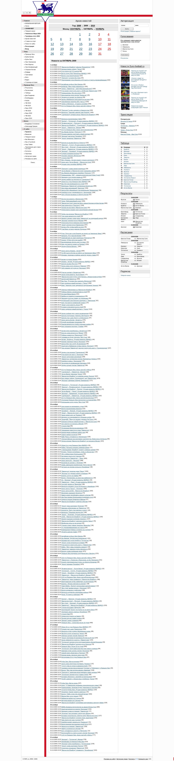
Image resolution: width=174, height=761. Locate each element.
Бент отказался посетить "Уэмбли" (72, 326)
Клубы (27, 100)
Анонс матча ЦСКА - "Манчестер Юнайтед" (75, 491)
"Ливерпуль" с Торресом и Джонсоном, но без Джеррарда (79, 560)
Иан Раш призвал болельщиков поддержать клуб (77, 497)
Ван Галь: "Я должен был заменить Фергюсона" (76, 281)
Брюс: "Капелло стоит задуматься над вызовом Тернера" (79, 285)
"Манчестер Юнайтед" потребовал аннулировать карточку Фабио (82, 702)
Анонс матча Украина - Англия (71, 251)
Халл (125, 155)
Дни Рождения (29, 95)
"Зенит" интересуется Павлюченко (72, 225)
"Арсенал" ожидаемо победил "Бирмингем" (75, 380)
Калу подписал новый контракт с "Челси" (74, 283)
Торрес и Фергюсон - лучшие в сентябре (74, 104)
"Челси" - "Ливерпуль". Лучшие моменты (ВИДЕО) (77, 149)
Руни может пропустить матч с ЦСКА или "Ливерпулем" (79, 91)
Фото (26, 77)
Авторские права (30, 156)
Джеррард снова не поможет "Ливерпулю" (74, 711)
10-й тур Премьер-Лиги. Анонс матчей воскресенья (78, 577)
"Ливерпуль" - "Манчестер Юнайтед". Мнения (76, 575)
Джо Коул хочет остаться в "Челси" (72, 633)
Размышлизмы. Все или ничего (71, 93)
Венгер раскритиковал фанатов (71, 408)
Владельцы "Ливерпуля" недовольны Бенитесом (77, 186)
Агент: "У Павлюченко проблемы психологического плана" (80, 685)
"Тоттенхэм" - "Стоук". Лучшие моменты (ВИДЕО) (77, 571)
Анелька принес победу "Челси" (71, 69)
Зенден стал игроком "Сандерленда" (73, 352)
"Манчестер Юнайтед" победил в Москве (74, 501)
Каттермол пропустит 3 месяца (71, 456)
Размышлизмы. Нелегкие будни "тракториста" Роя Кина (79, 687)
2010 (93, 26)
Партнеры (28, 153)
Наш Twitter (29, 144)
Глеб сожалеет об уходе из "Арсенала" (73, 268)
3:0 (134, 212)
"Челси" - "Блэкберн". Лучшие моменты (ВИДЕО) (77, 573)
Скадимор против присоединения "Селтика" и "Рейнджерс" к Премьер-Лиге (85, 668)
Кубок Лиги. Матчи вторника (70, 661)
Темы (26, 51)
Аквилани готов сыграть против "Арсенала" (75, 651)
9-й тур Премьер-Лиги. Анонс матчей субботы (76, 369)
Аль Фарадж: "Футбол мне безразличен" (74, 538)
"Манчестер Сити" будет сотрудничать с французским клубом (81, 276)
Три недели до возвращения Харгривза (73, 363)
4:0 (134, 205)
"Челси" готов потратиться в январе (73, 542)
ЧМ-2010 (28, 103)
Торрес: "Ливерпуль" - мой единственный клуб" (76, 88)
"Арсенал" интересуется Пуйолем (72, 220)
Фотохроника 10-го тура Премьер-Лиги (73, 657)
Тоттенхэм (127, 186)
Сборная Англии (30, 69)
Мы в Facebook (30, 142)
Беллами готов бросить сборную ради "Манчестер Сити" (79, 715)
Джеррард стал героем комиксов (71, 177)
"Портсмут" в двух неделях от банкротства (75, 110)
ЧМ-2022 (28, 115)
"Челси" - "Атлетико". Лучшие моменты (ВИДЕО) (77, 514)
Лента (27, 26)
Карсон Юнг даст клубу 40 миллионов (73, 344)
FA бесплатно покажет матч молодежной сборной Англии (79, 209)
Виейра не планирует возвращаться (73, 296)
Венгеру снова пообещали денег (71, 551)
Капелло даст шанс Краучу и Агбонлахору (75, 318)
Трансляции (127, 114)
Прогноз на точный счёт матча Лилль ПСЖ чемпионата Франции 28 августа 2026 (139, 100)
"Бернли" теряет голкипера (70, 620)
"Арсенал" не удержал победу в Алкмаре (74, 473)
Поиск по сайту (30, 44)
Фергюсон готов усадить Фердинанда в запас (76, 631)
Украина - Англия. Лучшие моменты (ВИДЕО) (76, 261)
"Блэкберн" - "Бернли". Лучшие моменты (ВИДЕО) (77, 411)
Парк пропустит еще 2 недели (71, 720)
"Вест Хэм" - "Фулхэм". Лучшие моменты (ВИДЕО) (77, 147)
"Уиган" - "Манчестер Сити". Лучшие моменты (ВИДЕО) (79, 413)
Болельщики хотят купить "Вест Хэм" (73, 402)
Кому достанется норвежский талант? (73, 302)
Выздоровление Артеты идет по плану (73, 242)
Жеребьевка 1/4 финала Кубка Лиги (72, 741)
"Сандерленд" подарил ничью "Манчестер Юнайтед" (78, 114)
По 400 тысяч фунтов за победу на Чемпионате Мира (78, 253)
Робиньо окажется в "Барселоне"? (72, 335)
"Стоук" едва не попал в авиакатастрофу (74, 666)
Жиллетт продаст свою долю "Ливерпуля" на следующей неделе (82, 218)
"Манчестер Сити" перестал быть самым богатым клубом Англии (82, 203)
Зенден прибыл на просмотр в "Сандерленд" (75, 179)
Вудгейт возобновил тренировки (71, 322)
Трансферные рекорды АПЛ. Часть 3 (73, 101)
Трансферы (29, 74)
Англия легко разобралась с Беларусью (74, 331)
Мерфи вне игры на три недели (71, 523)
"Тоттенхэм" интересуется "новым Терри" (74, 674)
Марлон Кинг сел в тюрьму (70, 696)
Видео (27, 80)
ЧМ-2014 (28, 105)
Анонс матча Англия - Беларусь (71, 320)
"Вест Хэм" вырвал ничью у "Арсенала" (74, 588)
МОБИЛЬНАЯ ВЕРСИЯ (32, 23)
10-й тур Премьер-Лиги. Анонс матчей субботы (76, 558)
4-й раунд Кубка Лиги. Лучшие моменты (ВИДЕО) (77, 689)
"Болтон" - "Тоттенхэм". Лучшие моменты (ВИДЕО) (78, 121)
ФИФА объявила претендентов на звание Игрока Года (78, 707)
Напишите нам (143, 759)
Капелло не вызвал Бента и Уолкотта (73, 142)
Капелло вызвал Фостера (69, 264)
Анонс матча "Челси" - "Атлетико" (72, 488)
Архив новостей (30, 38)
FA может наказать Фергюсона (71, 155)
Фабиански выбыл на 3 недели (71, 698)
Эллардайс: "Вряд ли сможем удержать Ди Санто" (77, 419)
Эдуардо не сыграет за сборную (71, 97)
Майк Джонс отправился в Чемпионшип (74, 436)
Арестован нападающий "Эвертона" (72, 188)
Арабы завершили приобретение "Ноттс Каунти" (76, 465)
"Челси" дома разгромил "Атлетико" (72, 506)
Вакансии (28, 134)
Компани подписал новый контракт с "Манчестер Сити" (79, 421)
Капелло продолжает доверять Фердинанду (75, 315)
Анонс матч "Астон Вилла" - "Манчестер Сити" (76, 162)
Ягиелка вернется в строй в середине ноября (76, 324)
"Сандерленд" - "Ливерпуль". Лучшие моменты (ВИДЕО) (79, 395)
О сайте (26, 129)
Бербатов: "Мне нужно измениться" (72, 86)
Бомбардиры (29, 98)
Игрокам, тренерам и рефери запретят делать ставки (78, 255)
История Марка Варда (68, 294)
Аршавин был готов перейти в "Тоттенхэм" (75, 540)
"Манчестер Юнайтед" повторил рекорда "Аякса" (77, 521)
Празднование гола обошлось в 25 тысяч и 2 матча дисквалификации (84, 80)
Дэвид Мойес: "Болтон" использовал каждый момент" (78, 586)
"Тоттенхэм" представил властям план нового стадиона (79, 648)
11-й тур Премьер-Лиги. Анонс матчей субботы (76, 735)
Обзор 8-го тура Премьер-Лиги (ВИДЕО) (74, 181)
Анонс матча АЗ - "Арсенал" (70, 460)
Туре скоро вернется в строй (70, 216)
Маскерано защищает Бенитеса (71, 493)
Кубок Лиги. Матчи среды (69, 683)
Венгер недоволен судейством (71, 590)
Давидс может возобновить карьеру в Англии (76, 495)
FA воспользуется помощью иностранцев (74, 222)
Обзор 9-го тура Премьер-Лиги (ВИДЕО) (74, 445)
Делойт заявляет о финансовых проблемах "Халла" (78, 679)
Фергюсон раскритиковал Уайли (71, 119)
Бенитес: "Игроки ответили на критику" (73, 583)
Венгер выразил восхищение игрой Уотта (74, 724)
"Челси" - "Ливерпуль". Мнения (71, 127)
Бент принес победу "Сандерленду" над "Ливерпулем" (78, 378)
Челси (125, 51)
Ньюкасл (127, 169)
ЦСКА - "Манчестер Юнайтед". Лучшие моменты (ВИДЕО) (80, 516)
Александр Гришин (31, 126)
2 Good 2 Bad (65, 158)
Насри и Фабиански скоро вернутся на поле (75, 99)
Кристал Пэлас (128, 180)
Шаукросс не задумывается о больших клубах (76, 417)
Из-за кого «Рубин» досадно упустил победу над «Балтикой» (139, 86)
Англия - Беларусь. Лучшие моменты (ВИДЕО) (76, 339)
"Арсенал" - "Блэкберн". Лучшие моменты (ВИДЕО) (78, 151)
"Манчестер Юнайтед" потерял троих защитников (77, 718)
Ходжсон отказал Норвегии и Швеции (73, 499)
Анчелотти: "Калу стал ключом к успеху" (74, 510)
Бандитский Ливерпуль (68, 279)
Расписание (126, 232)
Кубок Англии (29, 57)
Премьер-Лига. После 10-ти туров (72, 646)
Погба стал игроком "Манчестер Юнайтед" (75, 214)
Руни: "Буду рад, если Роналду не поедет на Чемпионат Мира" (81, 233)
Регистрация (125, 31)
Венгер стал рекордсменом (70, 75)
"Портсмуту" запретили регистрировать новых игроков (79, 672)
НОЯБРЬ (100, 29)
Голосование (127, 36)
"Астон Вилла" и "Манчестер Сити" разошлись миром (78, 171)
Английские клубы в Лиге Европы (72, 84)
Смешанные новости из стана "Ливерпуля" (75, 430)
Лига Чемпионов (30, 62)
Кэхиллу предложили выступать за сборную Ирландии (79, 562)
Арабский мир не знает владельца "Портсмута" (76, 238)
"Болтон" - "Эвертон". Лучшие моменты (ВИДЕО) (77, 599)
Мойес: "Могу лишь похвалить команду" (74, 547)
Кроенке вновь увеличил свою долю (73, 655)
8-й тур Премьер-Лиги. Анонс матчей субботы (76, 106)
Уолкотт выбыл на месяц (69, 434)
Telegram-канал (126, 275)
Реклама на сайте (31, 158)
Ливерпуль (126, 47)
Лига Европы (29, 64)
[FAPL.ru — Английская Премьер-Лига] (45, 9)
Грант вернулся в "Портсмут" (70, 205)
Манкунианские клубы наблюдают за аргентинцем (77, 581)
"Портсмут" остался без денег (71, 78)
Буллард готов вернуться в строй (72, 307)
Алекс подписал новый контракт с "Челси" (75, 309)
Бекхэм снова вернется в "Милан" (72, 333)
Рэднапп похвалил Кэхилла (70, 153)
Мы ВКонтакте (29, 139)
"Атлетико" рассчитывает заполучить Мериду (76, 713)
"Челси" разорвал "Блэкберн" (70, 564)
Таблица (125, 143)
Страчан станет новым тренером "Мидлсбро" (76, 525)
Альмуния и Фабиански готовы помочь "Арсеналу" (77, 346)
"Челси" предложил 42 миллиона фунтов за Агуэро (77, 638)
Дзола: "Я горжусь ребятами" (70, 594)
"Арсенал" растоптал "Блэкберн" (71, 136)
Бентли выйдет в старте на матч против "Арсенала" (78, 733)
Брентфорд (127, 153)
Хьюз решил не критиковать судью (72, 406)
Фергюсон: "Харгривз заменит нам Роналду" (75, 112)
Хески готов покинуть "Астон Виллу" (73, 274)
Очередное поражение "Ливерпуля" (72, 748)
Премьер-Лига (30, 54)
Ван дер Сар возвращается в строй (72, 184)
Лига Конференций (31, 67)
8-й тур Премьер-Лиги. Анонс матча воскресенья (77, 129)
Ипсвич (126, 161)
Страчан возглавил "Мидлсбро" (71, 607)
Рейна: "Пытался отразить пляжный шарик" (75, 447)
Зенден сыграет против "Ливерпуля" (73, 365)
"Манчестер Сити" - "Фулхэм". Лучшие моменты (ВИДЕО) (80, 601)
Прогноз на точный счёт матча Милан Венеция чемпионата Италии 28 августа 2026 (139, 73)
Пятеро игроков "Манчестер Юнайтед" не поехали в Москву (80, 441)
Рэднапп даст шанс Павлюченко (71, 629)
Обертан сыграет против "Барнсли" (72, 635)
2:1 (134, 207)
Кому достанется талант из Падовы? (73, 244)
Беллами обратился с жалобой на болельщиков (76, 676)
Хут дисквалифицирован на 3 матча (73, 527)
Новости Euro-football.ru (132, 66)
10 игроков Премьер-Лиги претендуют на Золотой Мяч (79, 400)
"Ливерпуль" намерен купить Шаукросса (74, 549)
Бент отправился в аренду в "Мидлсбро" (74, 730)
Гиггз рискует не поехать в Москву (72, 424)
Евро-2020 (28, 113)
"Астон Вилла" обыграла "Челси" (71, 374)
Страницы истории (31, 82)
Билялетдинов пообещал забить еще (73, 432)
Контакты (28, 151)
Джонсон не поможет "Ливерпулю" (72, 726)
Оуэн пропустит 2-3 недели (70, 71)
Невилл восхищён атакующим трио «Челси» (139, 106)
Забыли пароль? (135, 31)
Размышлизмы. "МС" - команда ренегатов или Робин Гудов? (80, 175)
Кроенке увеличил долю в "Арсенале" (73, 341)
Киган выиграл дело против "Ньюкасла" (74, 95)
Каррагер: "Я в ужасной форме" (71, 235)
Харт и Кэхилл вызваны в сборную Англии (75, 194)
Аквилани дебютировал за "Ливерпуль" (73, 508)
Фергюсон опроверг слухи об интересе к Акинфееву (78, 486)
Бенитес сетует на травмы (69, 475)
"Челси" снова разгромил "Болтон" (72, 746)
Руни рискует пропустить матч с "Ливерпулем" (76, 545)
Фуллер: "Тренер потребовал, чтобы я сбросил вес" (78, 452)
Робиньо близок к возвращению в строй (74, 292)
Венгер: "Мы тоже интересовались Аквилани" (76, 670)
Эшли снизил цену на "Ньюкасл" (71, 415)
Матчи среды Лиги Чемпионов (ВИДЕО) (74, 73)
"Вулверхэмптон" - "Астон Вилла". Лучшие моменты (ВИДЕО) (81, 568)
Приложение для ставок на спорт (33, 147)
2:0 (134, 214)
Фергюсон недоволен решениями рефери (74, 592)
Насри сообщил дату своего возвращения (75, 313)
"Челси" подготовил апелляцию (71, 356)
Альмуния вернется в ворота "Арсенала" (74, 709)
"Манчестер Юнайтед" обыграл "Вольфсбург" (76, 67)
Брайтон (126, 149)
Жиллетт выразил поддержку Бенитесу (73, 519)
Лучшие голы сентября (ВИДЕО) (71, 164)
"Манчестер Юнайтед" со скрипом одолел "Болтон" (77, 376)
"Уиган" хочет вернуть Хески (70, 305)
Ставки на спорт (30, 41)
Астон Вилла (128, 188)
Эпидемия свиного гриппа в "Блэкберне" (74, 612)
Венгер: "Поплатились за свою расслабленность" (77, 478)
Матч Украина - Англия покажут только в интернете (77, 160)
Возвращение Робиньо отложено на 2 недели (75, 529)
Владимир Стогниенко (32, 124)
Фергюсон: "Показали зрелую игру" (72, 512)
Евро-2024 (28, 118)
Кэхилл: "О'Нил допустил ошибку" (72, 240)
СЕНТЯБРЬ (75, 29)
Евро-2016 (28, 108)
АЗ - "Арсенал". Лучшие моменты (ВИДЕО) (75, 480)
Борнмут (126, 173)
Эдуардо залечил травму (69, 532)
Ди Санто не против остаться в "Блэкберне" (75, 467)
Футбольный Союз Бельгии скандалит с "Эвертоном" (78, 300)
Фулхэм (126, 171)
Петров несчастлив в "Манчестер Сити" (74, 207)
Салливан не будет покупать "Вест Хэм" (74, 337)
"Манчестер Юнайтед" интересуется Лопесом (76, 644)
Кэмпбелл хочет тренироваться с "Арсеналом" (76, 192)
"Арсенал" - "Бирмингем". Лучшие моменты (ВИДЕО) (78, 393)
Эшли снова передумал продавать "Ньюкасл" (76, 663)
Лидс (125, 165)
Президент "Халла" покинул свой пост (73, 692)
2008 (79, 26)
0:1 (134, 218)
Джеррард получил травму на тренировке (74, 298)
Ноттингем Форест (130, 178)
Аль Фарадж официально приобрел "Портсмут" (76, 173)
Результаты (124, 58)
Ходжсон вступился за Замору (71, 616)
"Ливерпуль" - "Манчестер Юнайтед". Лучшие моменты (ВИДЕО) (82, 605)
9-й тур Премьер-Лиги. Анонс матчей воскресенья (77, 398)
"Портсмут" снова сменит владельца (73, 168)
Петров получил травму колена (71, 618)
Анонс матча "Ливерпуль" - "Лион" (72, 458)
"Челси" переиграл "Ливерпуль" (71, 138)
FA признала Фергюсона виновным (72, 428)
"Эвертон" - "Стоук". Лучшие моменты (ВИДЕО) (76, 145)
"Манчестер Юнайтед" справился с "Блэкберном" (77, 750)
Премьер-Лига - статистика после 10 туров (75, 622)
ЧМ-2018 (28, 110)
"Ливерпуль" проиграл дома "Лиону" (73, 471)
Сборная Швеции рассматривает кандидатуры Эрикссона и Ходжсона (84, 439)
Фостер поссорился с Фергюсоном (72, 199)
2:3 (134, 199)
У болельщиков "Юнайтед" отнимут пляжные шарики (78, 449)
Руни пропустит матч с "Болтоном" (72, 354)
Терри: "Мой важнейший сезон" (71, 201)
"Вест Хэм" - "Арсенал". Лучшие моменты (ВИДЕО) (78, 603)
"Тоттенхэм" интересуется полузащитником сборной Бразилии (81, 642)
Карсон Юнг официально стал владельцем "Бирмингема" (79, 190)
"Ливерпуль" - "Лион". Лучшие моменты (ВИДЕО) (77, 482)
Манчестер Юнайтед (130, 182)
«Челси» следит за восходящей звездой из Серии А (138, 79)
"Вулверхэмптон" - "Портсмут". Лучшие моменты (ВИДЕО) (80, 123)
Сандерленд (128, 176)
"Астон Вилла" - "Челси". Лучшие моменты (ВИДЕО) (78, 391)
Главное (27, 20)
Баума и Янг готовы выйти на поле (72, 227)
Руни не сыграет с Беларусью (71, 272)
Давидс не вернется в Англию (71, 728)
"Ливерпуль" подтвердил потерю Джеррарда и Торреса (79, 359)
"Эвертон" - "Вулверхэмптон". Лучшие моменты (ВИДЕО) (80, 387)
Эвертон (126, 157)
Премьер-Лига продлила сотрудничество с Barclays (78, 553)
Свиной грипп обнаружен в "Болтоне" (73, 653)
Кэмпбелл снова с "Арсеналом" (71, 361)
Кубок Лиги (28, 59)
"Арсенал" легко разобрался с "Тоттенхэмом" (76, 743)
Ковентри (127, 184)
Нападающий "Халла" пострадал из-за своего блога (78, 609)
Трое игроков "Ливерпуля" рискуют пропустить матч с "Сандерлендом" (84, 348)
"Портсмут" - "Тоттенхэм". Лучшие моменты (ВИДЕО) (78, 385)
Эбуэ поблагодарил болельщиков (72, 454)
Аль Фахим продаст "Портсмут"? (72, 132)
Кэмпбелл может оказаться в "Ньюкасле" (74, 722)
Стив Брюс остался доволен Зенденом (73, 229)
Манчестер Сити (128, 49)
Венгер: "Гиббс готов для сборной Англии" (74, 694)
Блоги (26, 121)
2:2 (134, 203)
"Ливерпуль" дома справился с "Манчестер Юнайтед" (78, 579)
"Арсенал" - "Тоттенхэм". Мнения (72, 739)
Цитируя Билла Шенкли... (69, 246)
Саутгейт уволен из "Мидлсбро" (71, 484)
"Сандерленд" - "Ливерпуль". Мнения (73, 372)
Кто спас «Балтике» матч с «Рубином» (139, 93)
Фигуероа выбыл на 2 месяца (70, 700)
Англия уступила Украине (69, 259)
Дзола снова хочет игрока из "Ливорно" (73, 266)
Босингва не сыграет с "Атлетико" (72, 462)
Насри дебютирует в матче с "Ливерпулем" (75, 640)
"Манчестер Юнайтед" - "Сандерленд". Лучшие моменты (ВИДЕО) (82, 125)
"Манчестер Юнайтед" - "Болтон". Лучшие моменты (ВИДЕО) (81, 389)
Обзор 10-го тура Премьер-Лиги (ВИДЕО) (74, 627)
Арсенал (125, 45)
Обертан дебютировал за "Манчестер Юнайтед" (76, 289)
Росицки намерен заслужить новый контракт (75, 134)
